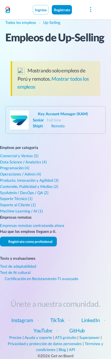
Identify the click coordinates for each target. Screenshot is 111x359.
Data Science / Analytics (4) (23, 162)
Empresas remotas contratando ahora (32, 225)
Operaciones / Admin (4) (20, 174)
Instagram (22, 320)
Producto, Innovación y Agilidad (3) (29, 180)
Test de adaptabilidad (18, 266)
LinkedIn (90, 320)
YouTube (42, 330)
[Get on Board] (7, 10)
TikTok (57, 320)
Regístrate (62, 10)
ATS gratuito (65, 337)
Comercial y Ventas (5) (19, 155)
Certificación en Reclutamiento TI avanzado (41, 278)
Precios (15, 337)
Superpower (89, 337)
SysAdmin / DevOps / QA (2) (24, 192)
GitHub (77, 330)
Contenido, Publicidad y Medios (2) (29, 186)
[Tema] (78, 9)
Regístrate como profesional (30, 241)
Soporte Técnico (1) (16, 198)
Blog (62, 349)
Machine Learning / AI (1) (21, 211)
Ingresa (40, 10)
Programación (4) (14, 167)
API (72, 349)
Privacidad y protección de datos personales (45, 343)
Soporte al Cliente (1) (18, 204)
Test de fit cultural (15, 272)
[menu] (90, 9)
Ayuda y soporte (38, 337)
